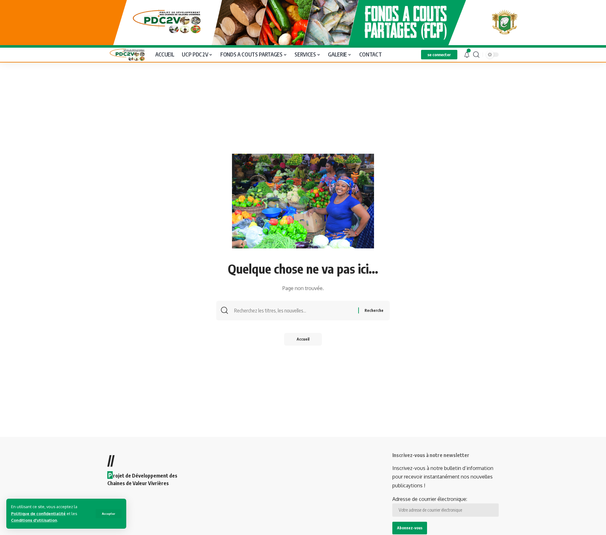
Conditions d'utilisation (34, 520)
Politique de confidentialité (38, 513)
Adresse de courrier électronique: (429, 499)
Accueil (303, 339)
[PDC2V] (126, 55)
